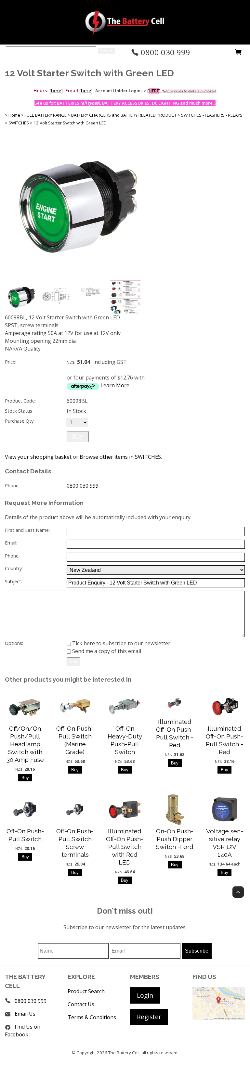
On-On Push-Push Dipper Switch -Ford (174, 839)
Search (106, 50)
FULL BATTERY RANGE (46, 115)
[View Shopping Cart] (238, 54)
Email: (11, 543)
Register (149, 1016)
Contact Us (81, 1004)
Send (73, 661)
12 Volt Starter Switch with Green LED (70, 123)
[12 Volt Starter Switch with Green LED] (78, 276)
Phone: (12, 485)
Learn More (114, 385)
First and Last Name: (27, 530)
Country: (14, 568)
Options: (14, 643)
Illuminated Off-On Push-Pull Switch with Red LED (124, 847)
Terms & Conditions (92, 1017)
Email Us (25, 1013)
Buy (77, 436)
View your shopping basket (38, 456)
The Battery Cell (123, 1053)
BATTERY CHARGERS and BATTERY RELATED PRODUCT (124, 115)
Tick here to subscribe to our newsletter (120, 643)
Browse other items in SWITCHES (120, 456)
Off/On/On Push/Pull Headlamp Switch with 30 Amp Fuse (25, 744)
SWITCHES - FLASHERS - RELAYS (212, 115)
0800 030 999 (164, 52)
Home (14, 115)
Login (145, 995)
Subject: (13, 581)
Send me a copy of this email (106, 651)
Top (238, 892)
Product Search (86, 991)
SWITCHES (18, 123)
